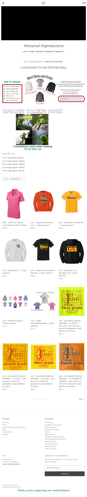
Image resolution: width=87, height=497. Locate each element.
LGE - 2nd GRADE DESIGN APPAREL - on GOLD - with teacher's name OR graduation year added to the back (14, 381)
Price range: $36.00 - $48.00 (13, 164)
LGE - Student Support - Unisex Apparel (13, 322)
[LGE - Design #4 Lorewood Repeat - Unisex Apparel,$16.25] (43, 251)
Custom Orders (50, 449)
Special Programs (51, 444)
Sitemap (5, 434)
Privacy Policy (7, 432)
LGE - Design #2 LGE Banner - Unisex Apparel (71, 223)
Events (47, 432)
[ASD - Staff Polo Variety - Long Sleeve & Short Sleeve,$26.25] (15, 203)
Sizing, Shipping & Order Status (14, 427)
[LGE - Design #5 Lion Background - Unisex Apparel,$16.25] (71, 251)
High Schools (49, 434)
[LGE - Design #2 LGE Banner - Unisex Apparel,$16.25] (71, 203)
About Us (5, 422)
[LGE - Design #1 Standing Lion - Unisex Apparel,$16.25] (43, 203)
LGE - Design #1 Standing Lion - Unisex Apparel (42, 223)
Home (4, 425)
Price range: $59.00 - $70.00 (13, 171)
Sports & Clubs (50, 446)
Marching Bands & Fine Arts (55, 439)
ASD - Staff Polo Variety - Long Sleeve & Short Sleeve (14, 223)
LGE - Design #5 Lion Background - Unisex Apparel (68, 273)
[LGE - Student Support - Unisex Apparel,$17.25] (15, 301)
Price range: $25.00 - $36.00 (13, 161)
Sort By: (6, 179)
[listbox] (17, 179)
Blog (4, 430)
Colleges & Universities (53, 425)
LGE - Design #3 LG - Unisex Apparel (14, 271)
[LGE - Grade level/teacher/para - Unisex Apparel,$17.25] (43, 301)
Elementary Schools (52, 430)
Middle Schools (50, 441)
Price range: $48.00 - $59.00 (13, 167)
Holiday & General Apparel (54, 437)
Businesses (49, 422)
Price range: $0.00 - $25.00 (13, 158)
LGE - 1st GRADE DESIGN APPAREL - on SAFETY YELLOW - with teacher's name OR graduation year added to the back (70, 326)
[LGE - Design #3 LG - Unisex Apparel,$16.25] (15, 251)
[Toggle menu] (3, 3)
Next (81, 399)
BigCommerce (14, 485)
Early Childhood (50, 427)
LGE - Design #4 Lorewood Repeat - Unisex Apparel (42, 271)
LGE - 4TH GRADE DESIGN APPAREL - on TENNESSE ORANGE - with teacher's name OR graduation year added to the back (70, 381)
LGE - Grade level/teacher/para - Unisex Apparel (42, 323)
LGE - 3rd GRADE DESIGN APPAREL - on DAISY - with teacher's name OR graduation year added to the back (42, 381)
